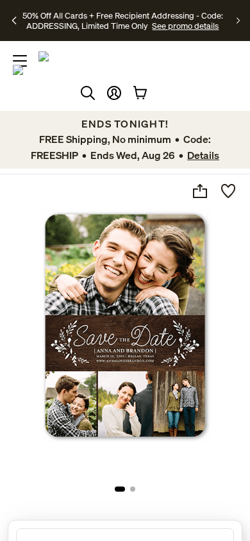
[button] (114, 93)
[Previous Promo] (14, 20)
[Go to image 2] (132, 489)
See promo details (185, 25)
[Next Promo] (238, 20)
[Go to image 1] (120, 489)
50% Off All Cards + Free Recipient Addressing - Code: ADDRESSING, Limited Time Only (122, 20)
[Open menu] (20, 61)
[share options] (200, 191)
